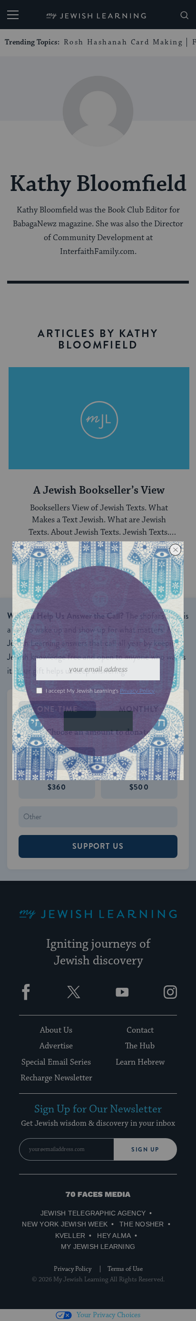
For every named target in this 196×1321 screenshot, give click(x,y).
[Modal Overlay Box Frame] (98, 660)
